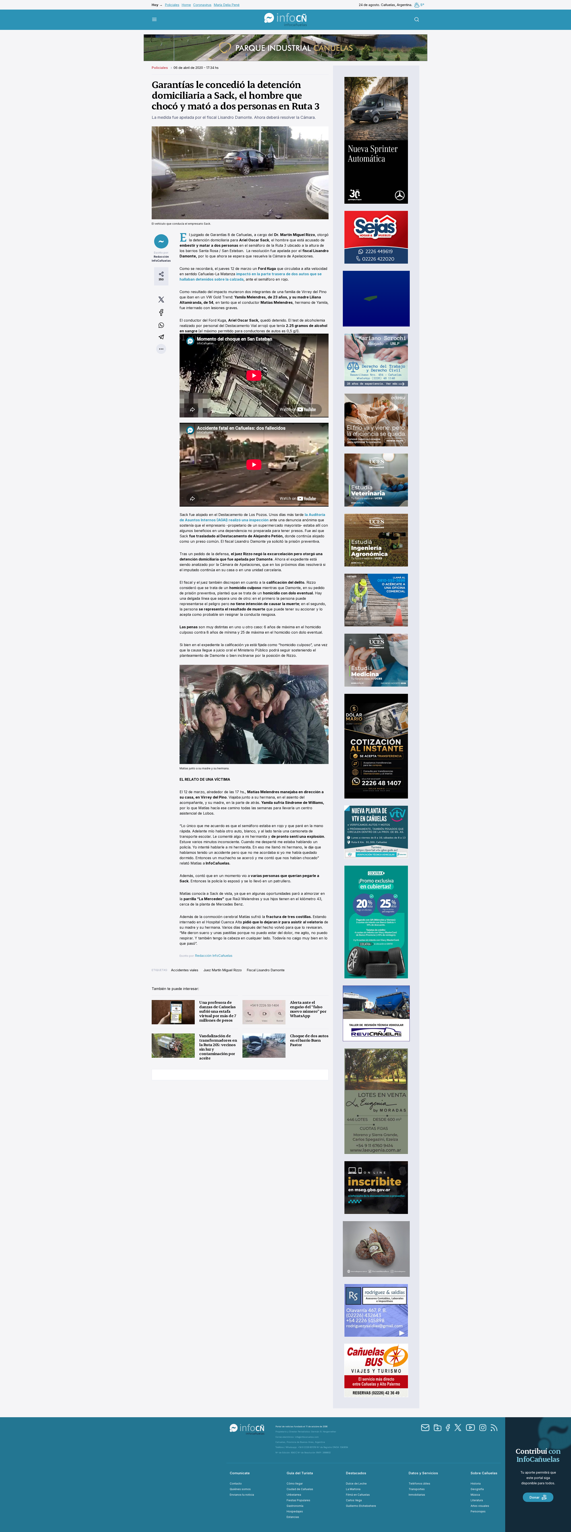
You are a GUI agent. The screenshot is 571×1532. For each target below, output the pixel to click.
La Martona (353, 1489)
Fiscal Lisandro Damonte (266, 970)
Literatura (477, 1500)
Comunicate (240, 1473)
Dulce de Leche (356, 1483)
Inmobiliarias (417, 1494)
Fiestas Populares (298, 1500)
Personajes (478, 1511)
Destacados (356, 1473)
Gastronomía (295, 1505)
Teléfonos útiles (419, 1483)
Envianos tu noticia (242, 1494)
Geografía (477, 1489)
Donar (535, 1497)
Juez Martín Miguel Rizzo (222, 970)
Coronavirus (202, 5)
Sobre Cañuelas (484, 1473)
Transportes (417, 1489)
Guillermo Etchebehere (361, 1505)
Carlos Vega (354, 1500)
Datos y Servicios (423, 1473)
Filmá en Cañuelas (358, 1494)
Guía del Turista (300, 1473)
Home (186, 5)
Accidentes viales (184, 970)
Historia (476, 1483)
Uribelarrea (294, 1494)
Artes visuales (480, 1505)
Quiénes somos (240, 1489)
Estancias (293, 1517)
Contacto (236, 1483)
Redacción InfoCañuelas (213, 955)
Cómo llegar (295, 1483)
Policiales (172, 5)
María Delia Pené (227, 5)
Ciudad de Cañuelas (300, 1489)
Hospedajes (295, 1511)
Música (475, 1494)
